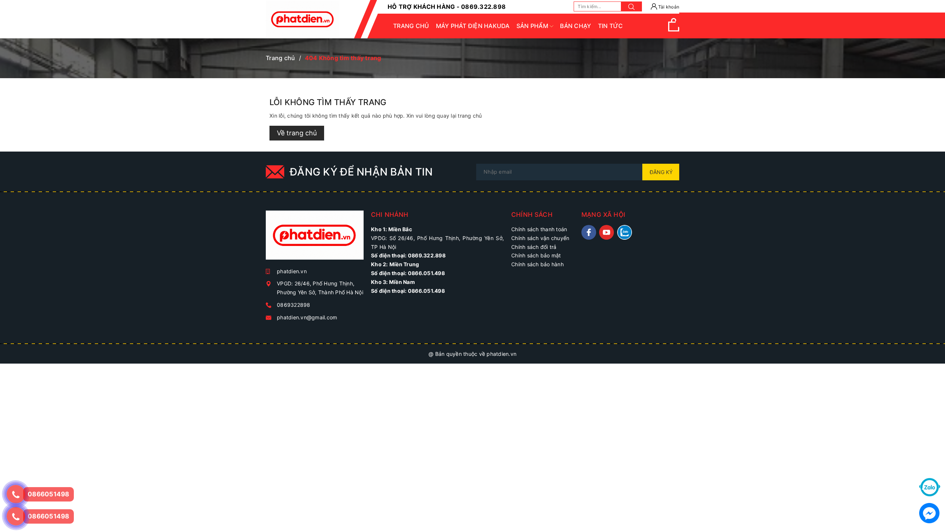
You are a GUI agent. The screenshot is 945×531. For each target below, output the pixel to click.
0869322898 (293, 305)
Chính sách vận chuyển (540, 238)
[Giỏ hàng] (673, 30)
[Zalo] (929, 486)
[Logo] (303, 19)
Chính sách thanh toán (539, 229)
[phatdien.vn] (315, 238)
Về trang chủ (297, 133)
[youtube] (606, 232)
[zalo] (624, 232)
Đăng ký (661, 172)
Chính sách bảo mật (536, 255)
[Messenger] (929, 512)
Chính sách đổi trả (534, 247)
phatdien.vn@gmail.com (307, 317)
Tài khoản (668, 7)
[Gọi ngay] (15, 494)
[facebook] (588, 232)
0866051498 (48, 516)
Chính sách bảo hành (537, 264)
